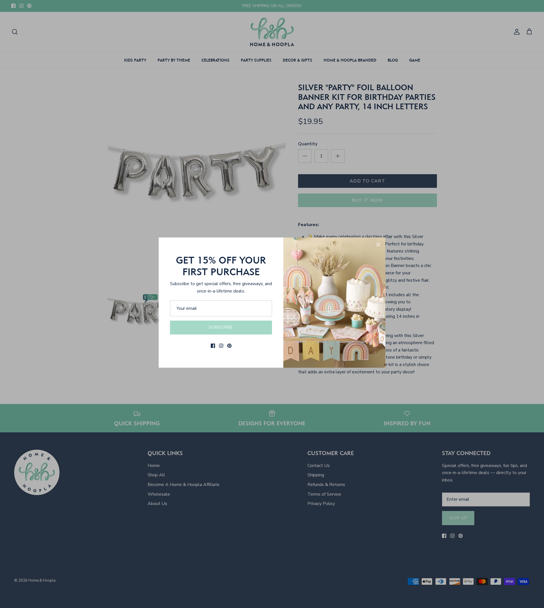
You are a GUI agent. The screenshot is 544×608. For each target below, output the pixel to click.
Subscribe (221, 327)
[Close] (378, 244)
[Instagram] (221, 346)
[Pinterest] (229, 346)
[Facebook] (213, 346)
